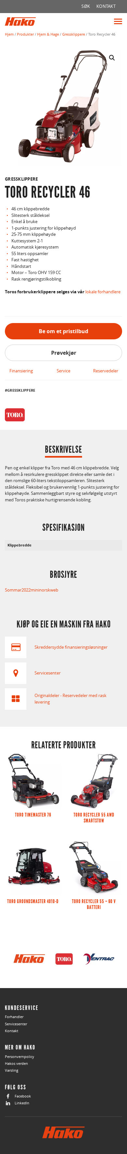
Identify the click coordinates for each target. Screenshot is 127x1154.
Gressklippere (73, 34)
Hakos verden (16, 1063)
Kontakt (11, 1030)
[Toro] (15, 414)
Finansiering (21, 371)
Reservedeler (105, 371)
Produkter (25, 34)
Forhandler (14, 1016)
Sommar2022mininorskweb (31, 590)
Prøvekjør (63, 352)
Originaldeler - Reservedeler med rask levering (70, 698)
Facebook (23, 1096)
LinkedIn (22, 1102)
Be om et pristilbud (63, 331)
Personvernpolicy (19, 1056)
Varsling (11, 1070)
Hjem (9, 34)
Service (63, 371)
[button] (112, 58)
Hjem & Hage (48, 34)
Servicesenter (48, 673)
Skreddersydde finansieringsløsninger (71, 647)
